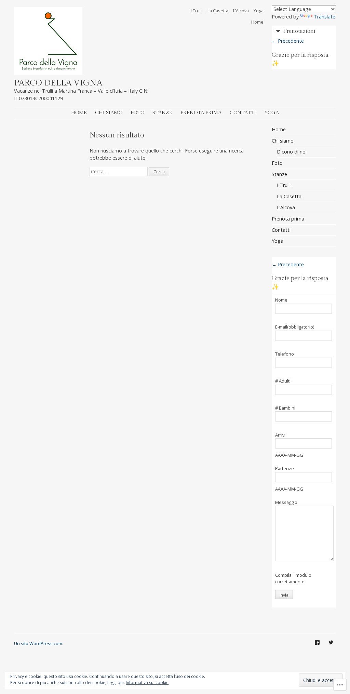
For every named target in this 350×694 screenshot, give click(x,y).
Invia (284, 595)
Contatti (243, 113)
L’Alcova (241, 11)
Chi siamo (108, 113)
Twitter (331, 647)
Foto (137, 113)
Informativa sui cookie (147, 682)
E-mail (294, 327)
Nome (281, 300)
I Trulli (197, 11)
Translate (324, 16)
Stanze (162, 113)
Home (257, 22)
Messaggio (286, 502)
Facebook (317, 647)
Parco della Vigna (58, 83)
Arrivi (280, 435)
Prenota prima (200, 113)
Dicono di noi (292, 151)
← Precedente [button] (288, 41)
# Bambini (285, 408)
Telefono (284, 354)
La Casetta (217, 11)
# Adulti (283, 381)
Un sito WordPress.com (38, 643)
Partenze (284, 468)
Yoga (259, 11)
